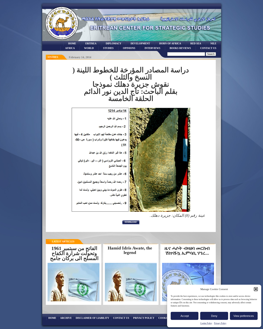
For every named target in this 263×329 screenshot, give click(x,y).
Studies (53, 57)
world (89, 48)
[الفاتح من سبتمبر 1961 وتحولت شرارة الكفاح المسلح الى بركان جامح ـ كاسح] (73, 301)
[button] (256, 289)
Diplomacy (113, 43)
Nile (213, 43)
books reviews (180, 48)
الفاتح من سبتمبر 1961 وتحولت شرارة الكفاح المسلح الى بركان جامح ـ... (74, 256)
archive (66, 317)
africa (70, 48)
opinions (129, 48)
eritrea (90, 43)
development (140, 43)
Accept (185, 315)
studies (108, 48)
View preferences (243, 315)
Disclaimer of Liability (92, 317)
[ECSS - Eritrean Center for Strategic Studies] (62, 40)
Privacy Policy (220, 323)
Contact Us (208, 48)
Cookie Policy (206, 323)
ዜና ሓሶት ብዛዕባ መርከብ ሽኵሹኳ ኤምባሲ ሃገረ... (187, 251)
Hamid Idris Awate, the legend (130, 250)
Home (72, 43)
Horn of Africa (170, 43)
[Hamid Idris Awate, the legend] (131, 301)
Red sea (195, 43)
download (131, 222)
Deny (214, 315)
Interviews (152, 48)
